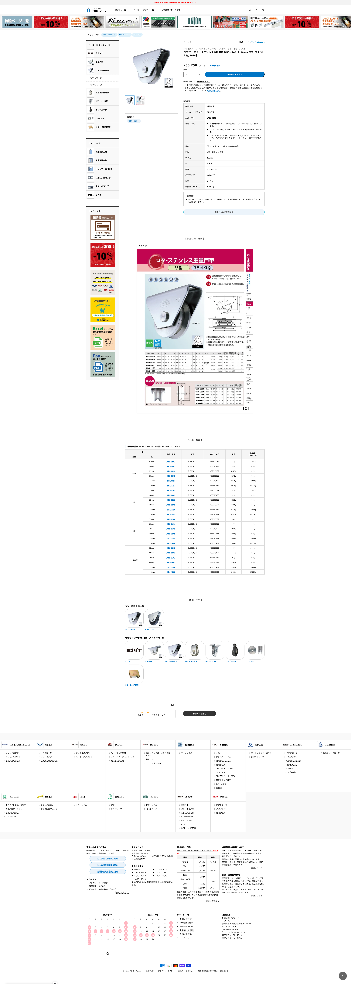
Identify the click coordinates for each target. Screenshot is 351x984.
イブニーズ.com (135, 971)
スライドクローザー (49, 760)
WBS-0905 (171, 504)
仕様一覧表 (132, 121)
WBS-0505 (171, 490)
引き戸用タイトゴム (14, 808)
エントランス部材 (223, 780)
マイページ (185, 937)
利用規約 (180, 971)
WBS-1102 (171, 480)
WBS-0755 (171, 500)
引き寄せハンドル (223, 760)
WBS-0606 (171, 524)
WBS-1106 (171, 538)
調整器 (219, 787)
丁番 (218, 753)
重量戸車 (184, 805)
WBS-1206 (171, 543)
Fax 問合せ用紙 (186, 922)
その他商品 (291, 772)
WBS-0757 (171, 557)
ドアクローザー (47, 753)
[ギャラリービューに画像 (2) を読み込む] (140, 100)
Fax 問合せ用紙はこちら (107, 858)
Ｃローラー (185, 824)
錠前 (113, 805)
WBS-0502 (171, 461)
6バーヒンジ (221, 784)
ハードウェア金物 (118, 753)
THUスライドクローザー (331, 753)
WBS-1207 (171, 572)
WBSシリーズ (124, 34)
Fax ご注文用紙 (186, 926)
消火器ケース (151, 808)
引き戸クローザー (258, 756)
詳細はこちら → (122, 892)
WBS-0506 (171, 519)
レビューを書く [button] (199, 713)
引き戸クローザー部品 (225, 776)
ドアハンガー (151, 759)
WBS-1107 (171, 567)
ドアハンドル (81, 805)
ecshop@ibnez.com (237, 932)
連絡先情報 (224, 971)
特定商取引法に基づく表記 (207, 971)
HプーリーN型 (187, 816)
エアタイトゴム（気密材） (17, 805)
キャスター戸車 (187, 812)
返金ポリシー (150, 971)
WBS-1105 (171, 509)
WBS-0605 (171, 495)
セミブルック (186, 820)
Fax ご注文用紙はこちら (107, 865)
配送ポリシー (191, 971)
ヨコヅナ (137, 34)
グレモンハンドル (13, 756)
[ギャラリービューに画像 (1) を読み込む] (129, 100)
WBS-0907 (171, 562)
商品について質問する (224, 212)
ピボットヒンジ (292, 768)
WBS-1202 (171, 485)
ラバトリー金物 (117, 760)
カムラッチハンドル (224, 768)
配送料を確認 (215, 65)
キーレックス (186, 753)
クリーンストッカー (154, 763)
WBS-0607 (171, 552)
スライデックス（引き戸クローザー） (159, 754)
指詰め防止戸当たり (49, 808)
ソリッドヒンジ (12, 753)
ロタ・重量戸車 (109, 34)
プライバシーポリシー (166, 971)
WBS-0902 (171, 476)
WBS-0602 (171, 466)
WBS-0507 (171, 548)
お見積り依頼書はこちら (107, 871)
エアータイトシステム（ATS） (123, 756)
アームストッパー (13, 760)
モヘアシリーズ (12, 812)
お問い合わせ (186, 918)
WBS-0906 (171, 533)
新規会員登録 (186, 933)
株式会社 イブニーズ (230, 917)
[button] (122, 10)
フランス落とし (222, 772)
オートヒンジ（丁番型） (261, 753)
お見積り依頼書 (187, 930)
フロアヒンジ (46, 756)
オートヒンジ (292, 764)
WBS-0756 (171, 528)
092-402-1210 (213, 90)
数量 (185, 69)
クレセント (220, 764)
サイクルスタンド (83, 753)
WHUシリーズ (96, 84)
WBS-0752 (171, 471)
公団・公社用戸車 (188, 828)
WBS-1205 (171, 514)
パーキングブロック (84, 756)
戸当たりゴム (11, 816)
